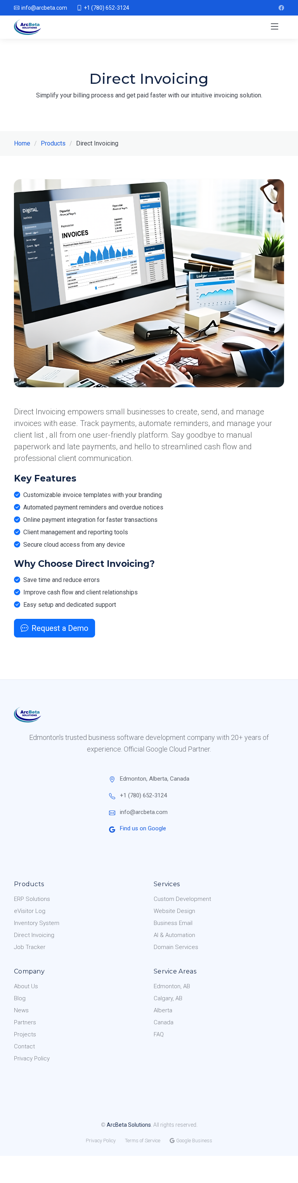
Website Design (174, 911)
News (21, 1010)
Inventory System (36, 923)
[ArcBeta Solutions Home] (29, 27)
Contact (24, 1046)
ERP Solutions (32, 898)
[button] (274, 27)
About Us (26, 986)
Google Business (194, 1140)
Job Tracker (29, 947)
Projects (25, 1034)
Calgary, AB (168, 998)
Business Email (173, 923)
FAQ (159, 1034)
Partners (25, 1022)
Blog (20, 998)
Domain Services (176, 947)
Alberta (163, 1010)
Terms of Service (142, 1140)
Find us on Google (143, 828)
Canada (163, 1022)
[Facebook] (281, 7)
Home (22, 143)
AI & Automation (174, 935)
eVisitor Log (29, 911)
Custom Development (182, 898)
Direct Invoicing (34, 935)
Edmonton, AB (172, 986)
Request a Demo (59, 628)
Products (53, 143)
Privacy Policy (32, 1058)
